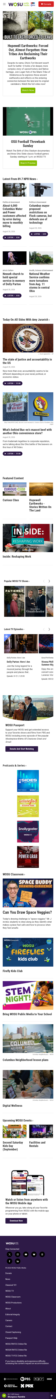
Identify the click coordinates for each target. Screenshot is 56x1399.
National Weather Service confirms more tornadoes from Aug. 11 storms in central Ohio (39, 282)
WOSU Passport (14, 725)
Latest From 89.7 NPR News (19, 179)
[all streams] (52, 1395)
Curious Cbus (11, 500)
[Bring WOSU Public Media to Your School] (28, 995)
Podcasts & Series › (14, 765)
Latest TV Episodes (13, 629)
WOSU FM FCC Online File (16, 1344)
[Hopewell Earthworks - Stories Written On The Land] (41, 489)
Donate (47, 4)
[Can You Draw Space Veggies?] (28, 893)
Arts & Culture (8, 270)
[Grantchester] (35, 601)
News (7, 1279)
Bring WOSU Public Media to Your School (27, 1014)
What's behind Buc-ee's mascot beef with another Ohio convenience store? (27, 431)
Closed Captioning (13, 1332)
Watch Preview (28, 162)
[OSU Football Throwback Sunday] (28, 121)
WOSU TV (9, 1291)
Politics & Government (11, 202)
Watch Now (28, 90)
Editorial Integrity (12, 1315)
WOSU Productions (13, 1303)
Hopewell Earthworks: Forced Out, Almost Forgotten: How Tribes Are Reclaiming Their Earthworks (28, 52)
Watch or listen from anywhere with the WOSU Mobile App (26, 1201)
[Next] (49, 581)
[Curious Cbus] (15, 489)
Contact (8, 1326)
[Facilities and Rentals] (41, 1131)
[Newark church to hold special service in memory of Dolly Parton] (15, 258)
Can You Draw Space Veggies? (27, 912)
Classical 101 (11, 1285)
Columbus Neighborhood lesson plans (25, 1060)
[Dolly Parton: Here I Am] (21, 643)
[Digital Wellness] (28, 1084)
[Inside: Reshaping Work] (28, 538)
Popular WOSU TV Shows (16, 581)
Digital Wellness (12, 1105)
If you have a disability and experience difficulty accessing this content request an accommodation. (27, 1362)
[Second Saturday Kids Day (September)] (15, 1131)
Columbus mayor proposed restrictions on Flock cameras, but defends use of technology (40, 214)
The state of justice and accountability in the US (27, 361)
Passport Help (11, 1338)
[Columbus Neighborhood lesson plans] (28, 1038)
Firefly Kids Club (13, 971)
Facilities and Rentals (37, 1144)
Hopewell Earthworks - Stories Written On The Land (40, 505)
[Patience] (14, 601)
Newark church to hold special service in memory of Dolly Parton (14, 279)
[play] (4, 1395)
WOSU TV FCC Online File (16, 1356)
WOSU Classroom (13, 874)
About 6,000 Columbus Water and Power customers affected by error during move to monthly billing (14, 216)
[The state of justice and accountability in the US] (28, 338)
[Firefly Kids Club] (28, 952)
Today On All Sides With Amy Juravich (25, 319)
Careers (8, 1320)
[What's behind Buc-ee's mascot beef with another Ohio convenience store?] (28, 406)
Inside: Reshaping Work (17, 556)
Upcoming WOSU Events (17, 1120)
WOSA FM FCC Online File (16, 1350)
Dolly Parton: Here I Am (16, 658)
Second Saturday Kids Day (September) (13, 1146)
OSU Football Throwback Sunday (28, 144)
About (8, 1309)
